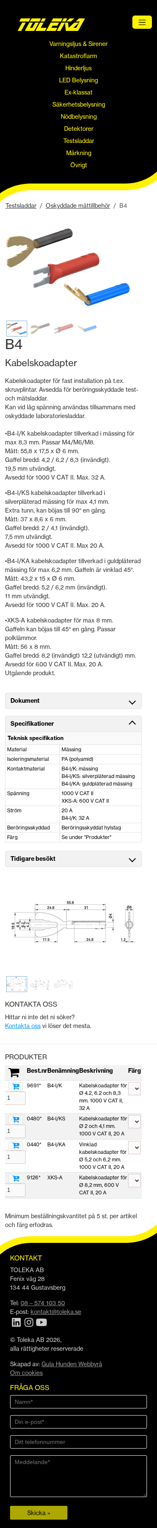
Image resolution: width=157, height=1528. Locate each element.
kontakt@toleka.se (56, 1311)
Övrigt (78, 164)
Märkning (78, 152)
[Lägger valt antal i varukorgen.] (15, 1086)
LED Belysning (78, 80)
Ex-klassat (78, 92)
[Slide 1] (16, 329)
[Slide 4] (87, 329)
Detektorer (78, 128)
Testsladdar (78, 140)
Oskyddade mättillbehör (78, 205)
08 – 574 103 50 (43, 1302)
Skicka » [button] (38, 1512)
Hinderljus (78, 67)
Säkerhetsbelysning (78, 104)
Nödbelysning (79, 116)
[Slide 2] (40, 329)
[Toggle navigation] (142, 22)
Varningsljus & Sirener (78, 43)
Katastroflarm (78, 55)
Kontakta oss (23, 1025)
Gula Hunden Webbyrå (71, 1363)
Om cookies (26, 1372)
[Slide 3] (63, 329)
